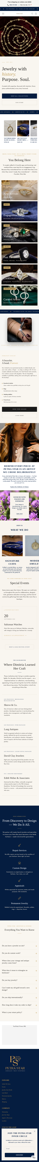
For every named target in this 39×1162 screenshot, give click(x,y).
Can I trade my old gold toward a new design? (16, 989)
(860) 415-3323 (13, 5)
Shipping (4, 1102)
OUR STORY (20, 102)
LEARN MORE (19, 415)
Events (3, 1087)
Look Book (5, 1093)
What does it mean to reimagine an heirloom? (14, 971)
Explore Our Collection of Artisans (19, 487)
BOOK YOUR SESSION (19, 409)
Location (4, 1121)
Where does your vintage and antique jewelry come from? (15, 962)
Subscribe (19, 1155)
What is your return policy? (12, 1012)
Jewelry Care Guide (7, 1090)
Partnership (5, 1112)
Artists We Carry (6, 1084)
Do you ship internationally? (12, 997)
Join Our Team (6, 1115)
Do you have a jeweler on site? (13, 946)
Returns (4, 1099)
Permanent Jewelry (7, 1096)
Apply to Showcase (7, 1118)
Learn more (19, 513)
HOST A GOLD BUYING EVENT (19, 647)
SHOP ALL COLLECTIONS (19, 96)
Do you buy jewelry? (9, 980)
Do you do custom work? (11, 953)
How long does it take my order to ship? (16, 1005)
